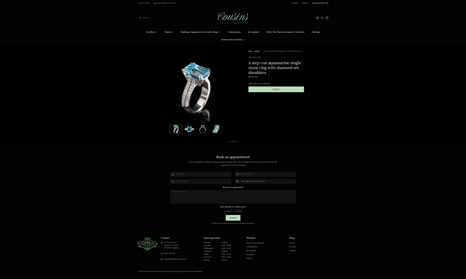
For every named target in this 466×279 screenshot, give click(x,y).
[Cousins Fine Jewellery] (233, 18)
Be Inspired (253, 32)
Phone (239, 211)
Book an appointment (255, 243)
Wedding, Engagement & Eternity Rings (199, 32)
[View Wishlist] (322, 17)
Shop (250, 51)
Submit (233, 218)
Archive (257, 51)
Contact (292, 247)
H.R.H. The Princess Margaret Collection (285, 32)
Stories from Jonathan (231, 40)
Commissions (234, 32)
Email (229, 211)
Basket (292, 243)
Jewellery (150, 32)
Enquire (276, 89)
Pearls (168, 32)
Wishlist (292, 251)
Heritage (316, 32)
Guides (249, 258)
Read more (253, 77)
